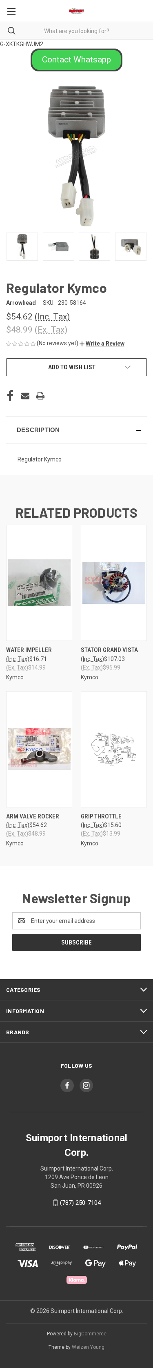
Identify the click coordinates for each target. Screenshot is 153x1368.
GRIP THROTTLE (101, 816)
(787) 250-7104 (80, 1202)
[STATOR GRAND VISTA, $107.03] (113, 582)
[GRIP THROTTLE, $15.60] (113, 749)
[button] (76, 60)
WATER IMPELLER (29, 650)
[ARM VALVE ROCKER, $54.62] (39, 749)
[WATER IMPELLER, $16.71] (39, 582)
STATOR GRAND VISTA (109, 650)
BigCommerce (90, 1334)
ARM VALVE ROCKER (32, 816)
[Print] (40, 395)
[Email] (25, 395)
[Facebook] (10, 395)
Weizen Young (88, 1347)
